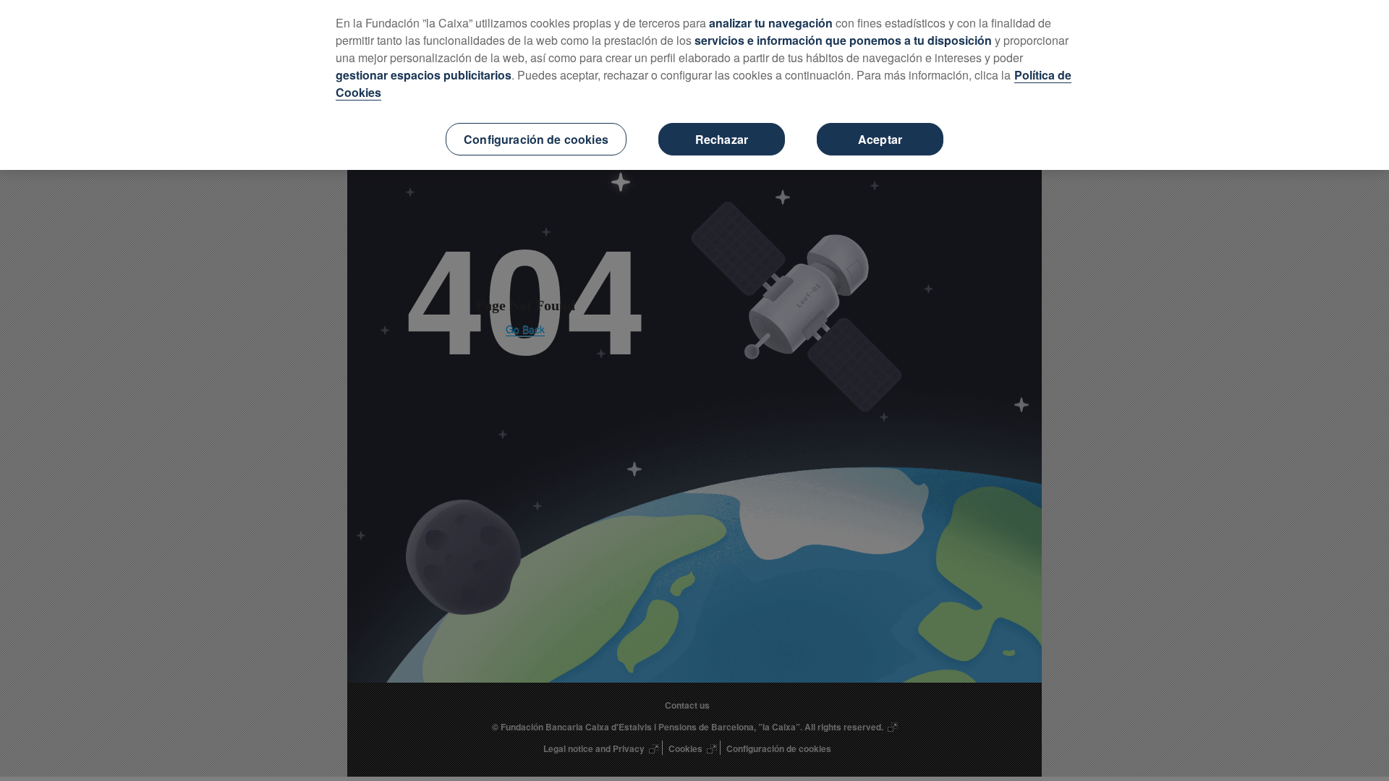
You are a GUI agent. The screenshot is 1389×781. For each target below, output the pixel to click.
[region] (694, 85)
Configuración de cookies (536, 139)
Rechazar (721, 139)
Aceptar (880, 139)
